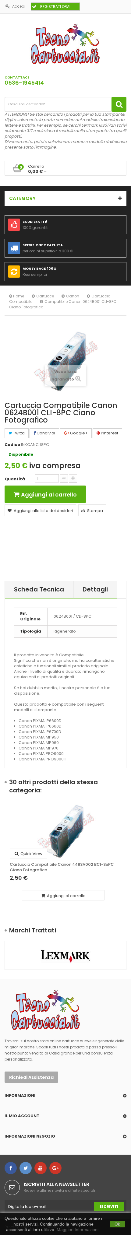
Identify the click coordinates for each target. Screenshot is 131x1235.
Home (18, 296)
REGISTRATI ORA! (55, 6)
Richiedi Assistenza (31, 1077)
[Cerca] (119, 104)
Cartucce (45, 296)
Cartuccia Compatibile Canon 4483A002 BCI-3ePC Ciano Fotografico (62, 867)
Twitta (18, 433)
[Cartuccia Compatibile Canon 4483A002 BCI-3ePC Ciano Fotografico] (65, 831)
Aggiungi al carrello (66, 896)
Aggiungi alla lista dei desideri (43, 511)
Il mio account (22, 1116)
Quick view (30, 854)
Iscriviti (109, 1206)
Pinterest (109, 433)
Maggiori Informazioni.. (79, 1229)
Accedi (18, 6)
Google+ (78, 433)
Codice (12, 444)
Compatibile (20, 301)
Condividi (45, 433)
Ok (117, 1224)
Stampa (95, 511)
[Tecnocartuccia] (65, 44)
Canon (72, 296)
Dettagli (95, 589)
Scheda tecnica (39, 589)
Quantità (15, 479)
